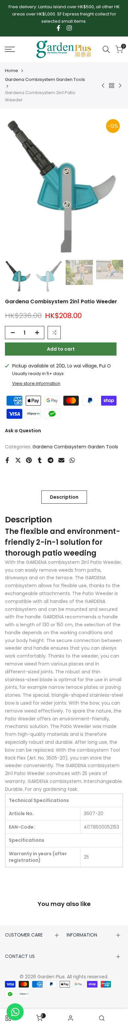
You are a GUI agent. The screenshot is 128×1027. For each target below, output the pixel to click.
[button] (54, 332)
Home (11, 70)
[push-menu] (10, 49)
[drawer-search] (106, 49)
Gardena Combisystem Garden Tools (45, 79)
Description (64, 497)
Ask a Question (23, 430)
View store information (36, 383)
